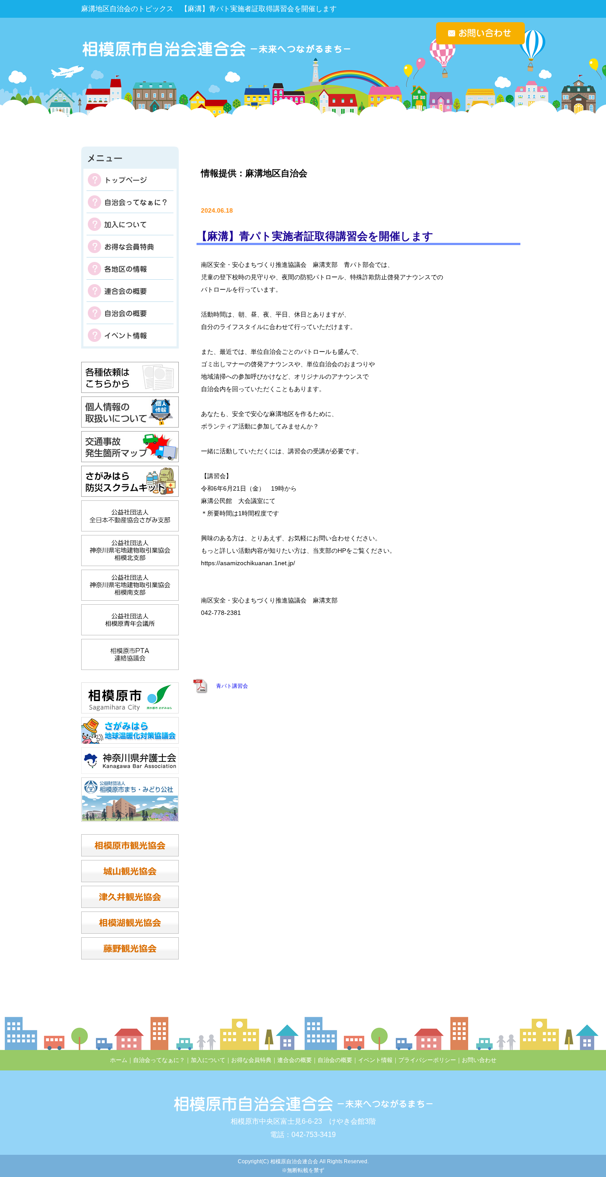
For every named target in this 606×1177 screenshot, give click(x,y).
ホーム (118, 1060)
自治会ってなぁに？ (130, 202)
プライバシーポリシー (427, 1060)
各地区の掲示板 (130, 269)
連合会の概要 (130, 291)
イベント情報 (130, 335)
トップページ (130, 180)
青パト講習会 (232, 686)
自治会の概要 (130, 313)
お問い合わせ (479, 1060)
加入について (130, 224)
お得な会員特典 (130, 246)
